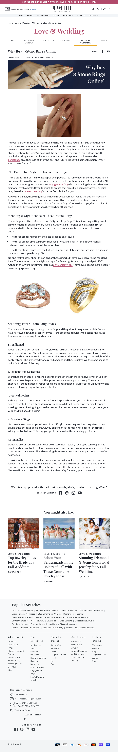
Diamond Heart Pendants (91, 610)
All (13, 40)
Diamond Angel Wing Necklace (50, 617)
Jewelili (17, 744)
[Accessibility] (25, 719)
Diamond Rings (37, 667)
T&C (10, 670)
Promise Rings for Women (47, 610)
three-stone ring (32, 191)
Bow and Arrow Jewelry (77, 617)
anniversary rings (63, 264)
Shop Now (33, 9)
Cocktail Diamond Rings (22, 610)
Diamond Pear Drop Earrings (59, 620)
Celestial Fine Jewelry (84, 620)
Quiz (104, 40)
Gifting (65, 40)
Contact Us (13, 644)
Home (10, 23)
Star (53, 664)
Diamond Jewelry (67, 624)
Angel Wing (56, 645)
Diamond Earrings (38, 658)
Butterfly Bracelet (20, 620)
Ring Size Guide (99, 654)
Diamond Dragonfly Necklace (44, 624)
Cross (53, 651)
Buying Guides (29, 41)
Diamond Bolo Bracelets (22, 617)
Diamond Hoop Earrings (73, 614)
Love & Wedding (22, 23)
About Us (12, 641)
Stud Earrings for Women (49, 614)
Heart (53, 658)
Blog (94, 651)
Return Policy (14, 660)
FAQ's (10, 648)
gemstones (14, 159)
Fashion (48, 40)
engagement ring (58, 184)
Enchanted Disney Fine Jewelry (26, 627)
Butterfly (55, 648)
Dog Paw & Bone (58, 654)
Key (53, 661)
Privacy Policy (14, 657)
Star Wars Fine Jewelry (53, 627)
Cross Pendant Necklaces (23, 614)
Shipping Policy (14, 663)
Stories (95, 658)
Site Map (12, 667)
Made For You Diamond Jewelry (80, 627)
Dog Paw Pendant (20, 624)
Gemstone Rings (69, 610)
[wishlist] (98, 9)
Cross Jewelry (37, 620)
